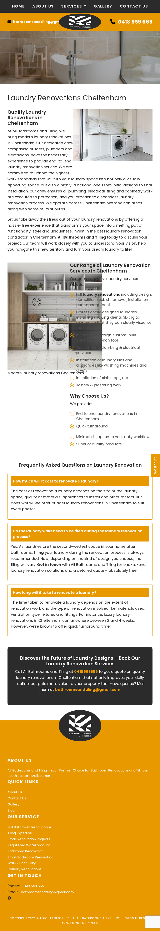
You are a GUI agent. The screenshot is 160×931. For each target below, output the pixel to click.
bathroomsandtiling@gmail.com (43, 21)
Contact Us (134, 6)
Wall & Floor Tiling (22, 863)
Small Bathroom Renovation (30, 857)
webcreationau (82, 923)
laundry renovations (101, 294)
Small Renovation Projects (29, 839)
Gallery (103, 6)
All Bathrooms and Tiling (82, 237)
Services (72, 6)
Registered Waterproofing (29, 845)
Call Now (155, 465)
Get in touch (49, 564)
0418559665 (86, 671)
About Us (43, 6)
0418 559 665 (135, 21)
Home (18, 6)
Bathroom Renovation (26, 851)
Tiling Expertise (20, 833)
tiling (39, 552)
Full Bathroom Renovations (29, 827)
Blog (11, 810)
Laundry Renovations (24, 869)
